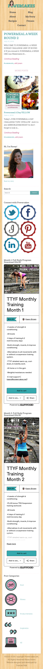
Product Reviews (26, 614)
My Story (30, 17)
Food (22, 585)
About (13, 17)
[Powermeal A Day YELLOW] (21, 92)
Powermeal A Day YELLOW (17, 113)
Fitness (30, 21)
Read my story (9, 181)
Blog (30, 12)
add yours (18, 63)
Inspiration (24, 628)
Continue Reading (11, 59)
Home (13, 12)
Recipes (12, 21)
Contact (21, 25)
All (21, 643)
